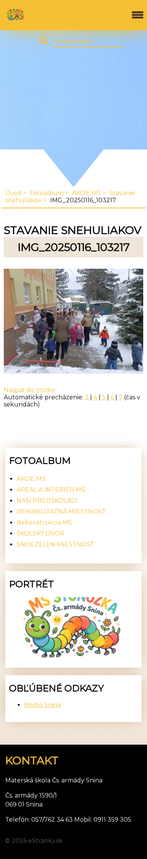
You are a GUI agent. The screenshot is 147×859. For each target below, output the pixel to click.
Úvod (13, 193)
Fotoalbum (47, 193)
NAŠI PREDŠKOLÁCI (47, 500)
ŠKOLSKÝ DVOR (40, 533)
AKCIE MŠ (86, 193)
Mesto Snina (42, 704)
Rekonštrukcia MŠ (44, 522)
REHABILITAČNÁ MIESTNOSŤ (61, 511)
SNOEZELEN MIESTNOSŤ (55, 544)
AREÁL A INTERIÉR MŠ (51, 489)
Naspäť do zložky (29, 390)
